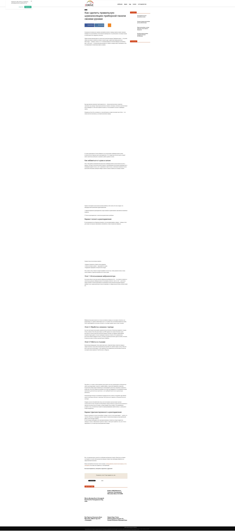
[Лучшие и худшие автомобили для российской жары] (133, 22)
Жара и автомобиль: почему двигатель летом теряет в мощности (143, 28)
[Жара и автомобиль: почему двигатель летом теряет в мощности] (133, 28)
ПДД (130, 4)
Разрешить (28, 7)
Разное (134, 4)
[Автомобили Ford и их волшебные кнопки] (133, 16)
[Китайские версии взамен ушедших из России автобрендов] (133, 34)
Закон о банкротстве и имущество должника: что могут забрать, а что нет (128, 529)
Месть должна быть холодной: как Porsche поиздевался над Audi (94, 499)
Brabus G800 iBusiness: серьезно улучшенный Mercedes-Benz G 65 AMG (115, 492)
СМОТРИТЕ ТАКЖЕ (89, 486)
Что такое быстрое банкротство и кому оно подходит (110, 529)
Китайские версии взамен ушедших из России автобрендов (142, 34)
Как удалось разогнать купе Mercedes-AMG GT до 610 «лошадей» (93, 518)
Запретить (21, 7)
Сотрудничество (142, 4)
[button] (148, 4)
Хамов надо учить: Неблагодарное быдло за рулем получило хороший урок (117, 518)
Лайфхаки (119, 4)
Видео (125, 4)
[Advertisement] (106, 93)
